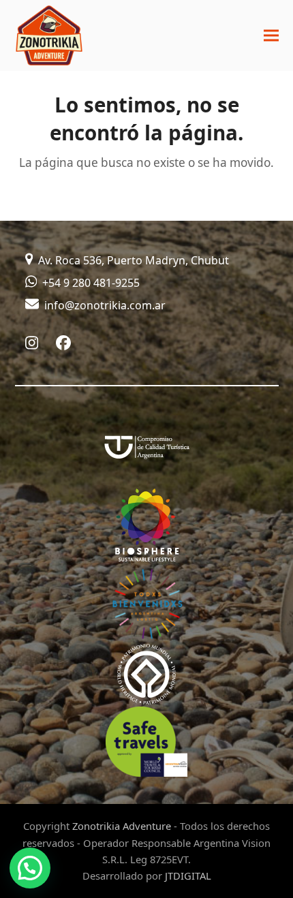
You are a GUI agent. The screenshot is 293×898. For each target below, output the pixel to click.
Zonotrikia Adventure (121, 826)
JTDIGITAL (188, 875)
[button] (271, 36)
